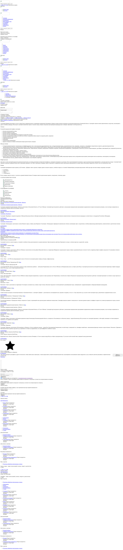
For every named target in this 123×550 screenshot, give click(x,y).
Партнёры (5, 23)
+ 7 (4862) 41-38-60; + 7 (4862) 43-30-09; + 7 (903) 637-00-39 (18, 117)
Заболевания (6, 25)
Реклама (5, 453)
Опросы (5, 52)
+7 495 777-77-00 (4, 5)
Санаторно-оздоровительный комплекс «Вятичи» (11, 204)
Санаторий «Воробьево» (6, 213)
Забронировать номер (18, 120)
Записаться (3, 376)
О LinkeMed (5, 22)
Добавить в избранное (8, 120)
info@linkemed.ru (4, 400)
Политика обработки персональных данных (12, 464)
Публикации (6, 20)
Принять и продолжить (117, 355)
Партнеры (3, 356)
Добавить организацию (8, 435)
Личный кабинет (7, 434)
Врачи (4, 45)
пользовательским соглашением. (25, 378)
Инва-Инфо (8, 94)
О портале (5, 420)
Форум (4, 26)
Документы (5, 428)
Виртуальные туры (7, 21)
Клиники (5, 46)
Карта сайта (5, 423)
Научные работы (6, 429)
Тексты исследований (8, 498)
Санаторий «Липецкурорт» (6, 221)
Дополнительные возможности (10, 457)
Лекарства (5, 47)
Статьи (4, 430)
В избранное (3, 353)
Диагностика (6, 48)
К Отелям (3, 102)
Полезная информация (8, 19)
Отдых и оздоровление (11, 96)
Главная (7, 93)
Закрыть (2, 384)
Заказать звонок (4, 390)
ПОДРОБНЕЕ (4, 210)
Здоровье (5, 18)
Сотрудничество (6, 439)
